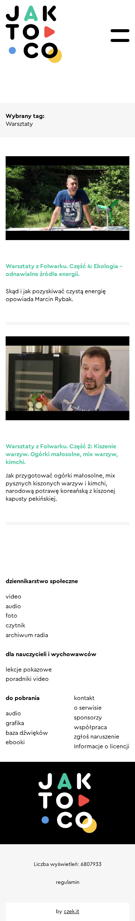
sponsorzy (88, 718)
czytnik (15, 625)
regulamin (68, 882)
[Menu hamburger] (120, 35)
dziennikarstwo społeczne (42, 581)
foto (11, 616)
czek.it (71, 911)
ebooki (15, 742)
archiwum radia (27, 635)
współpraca (90, 727)
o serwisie (88, 708)
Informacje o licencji (101, 746)
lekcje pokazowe (29, 670)
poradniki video (27, 679)
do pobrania (23, 698)
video (13, 597)
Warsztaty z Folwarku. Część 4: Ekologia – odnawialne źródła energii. (64, 270)
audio (13, 606)
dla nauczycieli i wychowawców (51, 654)
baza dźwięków (27, 733)
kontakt (84, 698)
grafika (15, 723)
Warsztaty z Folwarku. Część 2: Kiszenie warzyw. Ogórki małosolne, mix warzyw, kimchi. (62, 454)
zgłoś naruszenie (96, 737)
